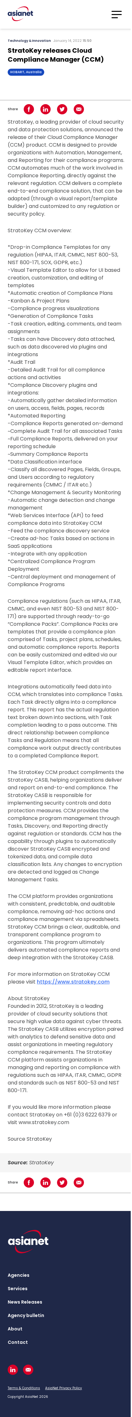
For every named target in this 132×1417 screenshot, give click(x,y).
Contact (18, 1342)
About (15, 1329)
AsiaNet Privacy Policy (63, 1388)
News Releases (25, 1302)
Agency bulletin (26, 1315)
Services (18, 1288)
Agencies (18, 1275)
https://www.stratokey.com (73, 981)
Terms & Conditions (24, 1388)
